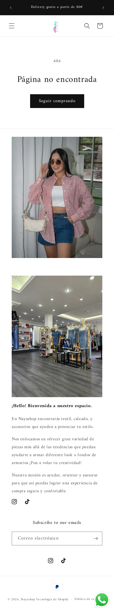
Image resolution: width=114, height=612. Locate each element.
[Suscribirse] (95, 538)
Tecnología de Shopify (52, 599)
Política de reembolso (90, 599)
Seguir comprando (57, 101)
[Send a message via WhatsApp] (102, 600)
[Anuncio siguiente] (103, 7)
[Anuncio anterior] (10, 7)
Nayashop (28, 599)
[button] (11, 25)
